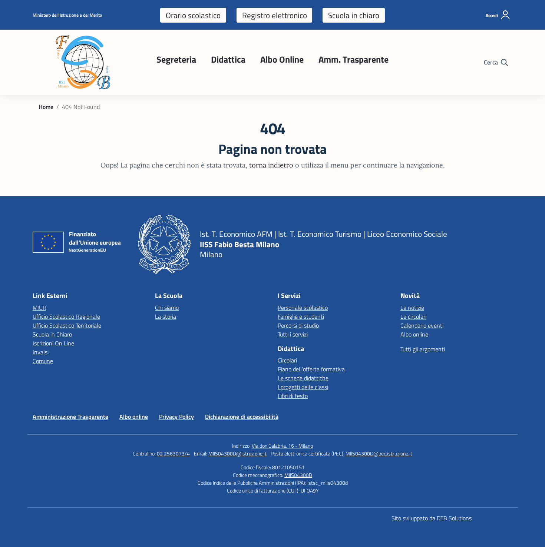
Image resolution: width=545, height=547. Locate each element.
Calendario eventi (421, 325)
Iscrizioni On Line (53, 343)
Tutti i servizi (293, 334)
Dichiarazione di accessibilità (241, 416)
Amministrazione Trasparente (70, 416)
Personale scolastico (303, 307)
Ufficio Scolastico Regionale (66, 316)
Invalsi (41, 352)
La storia (165, 316)
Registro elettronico (274, 15)
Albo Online (282, 59)
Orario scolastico (193, 15)
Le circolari (413, 316)
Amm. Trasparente (353, 59)
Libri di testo (293, 395)
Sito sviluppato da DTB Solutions (432, 518)
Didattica (228, 59)
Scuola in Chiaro (52, 334)
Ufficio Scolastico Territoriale (67, 325)
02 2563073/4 (173, 453)
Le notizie (412, 307)
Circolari (287, 360)
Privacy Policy (176, 416)
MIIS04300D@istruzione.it (237, 453)
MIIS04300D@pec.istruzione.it (379, 453)
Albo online (414, 334)
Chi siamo (167, 307)
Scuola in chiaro (353, 15)
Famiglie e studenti (301, 316)
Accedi (492, 15)
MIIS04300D (298, 475)
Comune (43, 361)
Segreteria (176, 59)
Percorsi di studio (298, 325)
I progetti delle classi (303, 386)
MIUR (39, 307)
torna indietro (271, 165)
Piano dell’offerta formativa (311, 369)
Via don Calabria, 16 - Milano (282, 446)
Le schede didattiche (303, 378)
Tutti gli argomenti (422, 349)
